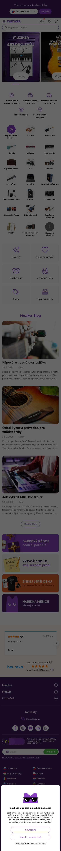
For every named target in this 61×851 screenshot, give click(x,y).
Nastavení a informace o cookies (30, 843)
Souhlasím (30, 830)
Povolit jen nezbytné (30, 837)
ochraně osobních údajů (40, 822)
